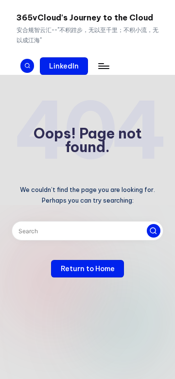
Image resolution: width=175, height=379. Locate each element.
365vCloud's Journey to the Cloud (85, 17)
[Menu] (103, 66)
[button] (64, 66)
